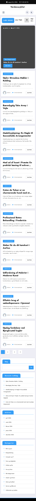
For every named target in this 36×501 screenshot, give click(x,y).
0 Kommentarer (18, 92)
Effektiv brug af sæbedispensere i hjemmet (16, 302)
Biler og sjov (9, 448)
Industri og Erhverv (10, 478)
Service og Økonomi (8, 129)
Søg (6, 362)
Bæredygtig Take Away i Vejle (15, 107)
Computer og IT (10, 457)
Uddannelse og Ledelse (11, 490)
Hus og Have (9, 469)
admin (6, 28)
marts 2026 (8, 422)
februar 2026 (9, 426)
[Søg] (27, 12)
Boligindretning (8, 73)
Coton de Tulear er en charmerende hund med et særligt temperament (16, 191)
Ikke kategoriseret (10, 59)
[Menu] (3, 12)
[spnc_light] (32, 12)
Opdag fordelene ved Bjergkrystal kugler (14, 329)
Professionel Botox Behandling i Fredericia (14, 219)
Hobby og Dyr (7, 186)
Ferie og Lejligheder (11, 461)
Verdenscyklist (17, 6)
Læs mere (7, 65)
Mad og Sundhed (8, 101)
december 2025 (10, 435)
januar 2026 (9, 430)
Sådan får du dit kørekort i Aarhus (15, 62)
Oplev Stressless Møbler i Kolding (15, 79)
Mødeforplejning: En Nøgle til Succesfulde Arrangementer (18, 134)
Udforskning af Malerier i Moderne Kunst (15, 274)
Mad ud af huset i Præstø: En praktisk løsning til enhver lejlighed (17, 164)
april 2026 (8, 418)
